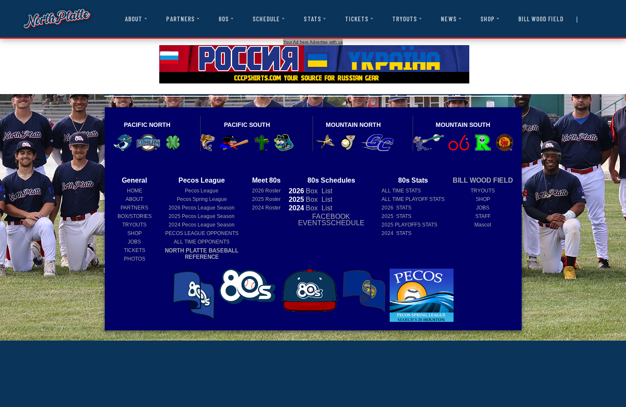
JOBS (134, 242)
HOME (134, 191)
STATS (312, 19)
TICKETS (356, 19)
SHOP (487, 19)
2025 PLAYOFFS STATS (409, 225)
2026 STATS (396, 208)
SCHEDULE (266, 19)
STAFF (483, 216)
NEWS (448, 19)
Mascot (482, 225)
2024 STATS (396, 233)
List (326, 191)
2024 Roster (266, 208)
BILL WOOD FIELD (540, 19)
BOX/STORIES (135, 216)
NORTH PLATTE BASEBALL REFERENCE (201, 253)
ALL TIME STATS (401, 191)
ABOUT (133, 19)
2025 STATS (396, 216)
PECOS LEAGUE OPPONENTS (201, 233)
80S (223, 19)
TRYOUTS (404, 19)
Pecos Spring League (202, 199)
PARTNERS (180, 19)
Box (303, 191)
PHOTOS (134, 259)
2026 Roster (266, 191)
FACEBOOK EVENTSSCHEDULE (331, 219)
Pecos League (201, 191)
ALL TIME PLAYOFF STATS (413, 199)
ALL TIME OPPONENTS (202, 242)
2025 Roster (266, 199)
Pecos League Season (202, 208)
